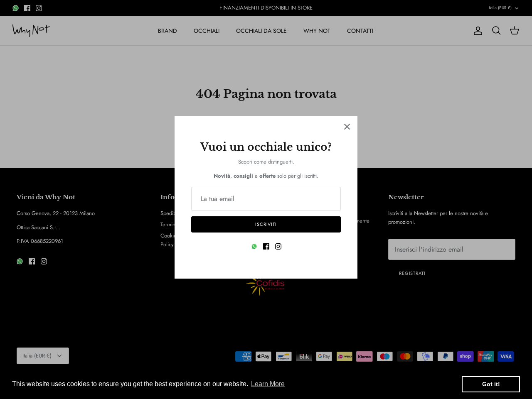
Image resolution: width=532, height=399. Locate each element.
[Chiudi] (347, 126)
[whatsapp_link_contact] (254, 246)
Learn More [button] (268, 383)
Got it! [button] (491, 384)
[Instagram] (278, 246)
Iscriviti (266, 224)
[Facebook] (266, 246)
